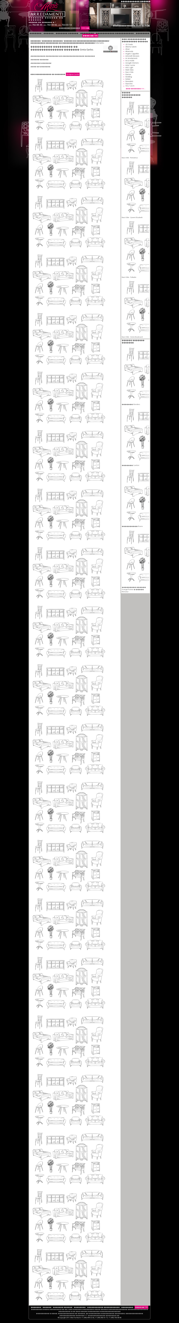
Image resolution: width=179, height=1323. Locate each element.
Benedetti (129, 81)
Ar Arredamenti (131, 58)
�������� (87, 33)
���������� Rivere (132, 526)
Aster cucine (130, 65)
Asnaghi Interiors (132, 63)
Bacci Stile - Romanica (130, 158)
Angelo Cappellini (132, 53)
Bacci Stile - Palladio (129, 277)
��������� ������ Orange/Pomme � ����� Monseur (134, 589)
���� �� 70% (90, 35)
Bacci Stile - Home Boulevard (132, 337)
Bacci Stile (129, 72)
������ (48, 33)
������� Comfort (130, 465)
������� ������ (67, 33)
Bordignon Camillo (72, 74)
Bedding (128, 77)
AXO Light (129, 67)
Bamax (128, 74)
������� (36, 33)
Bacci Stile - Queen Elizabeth (132, 217)
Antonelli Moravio (132, 56)
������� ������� (52, 41)
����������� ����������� (115, 33)
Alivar (127, 49)
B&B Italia (129, 70)
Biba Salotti (129, 86)
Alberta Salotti (131, 47)
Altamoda (129, 51)
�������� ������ (69, 28)
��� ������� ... (136, 89)
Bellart (128, 79)
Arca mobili (129, 60)
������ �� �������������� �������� (86, 41)
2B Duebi (129, 44)
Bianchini (128, 83)
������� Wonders (131, 404)
